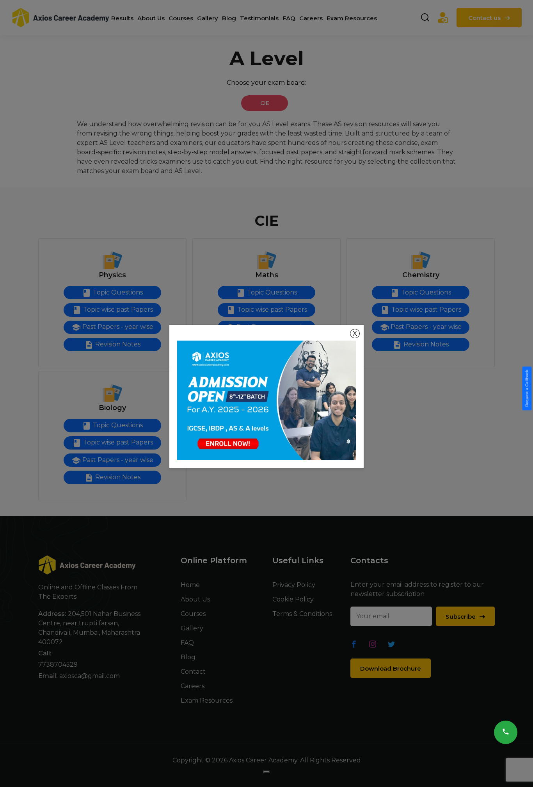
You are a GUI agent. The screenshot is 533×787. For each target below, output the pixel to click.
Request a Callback (526, 388)
